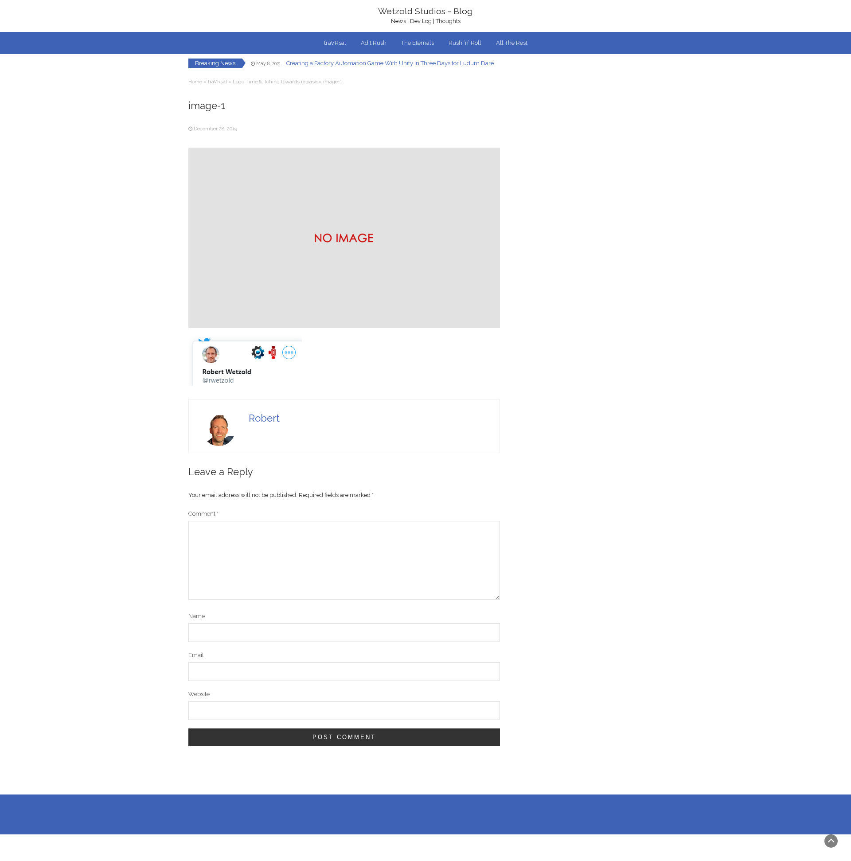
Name (196, 616)
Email (196, 655)
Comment (203, 513)
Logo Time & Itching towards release (275, 82)
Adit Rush (373, 42)
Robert (264, 418)
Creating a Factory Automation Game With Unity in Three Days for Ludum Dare (390, 63)
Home (195, 82)
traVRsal (335, 42)
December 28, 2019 (215, 129)
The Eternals (417, 42)
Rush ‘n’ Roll (465, 42)
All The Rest (511, 42)
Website (199, 694)
